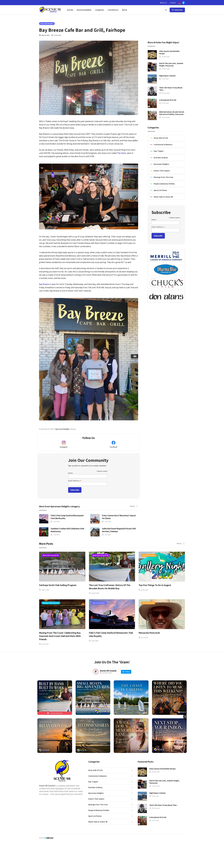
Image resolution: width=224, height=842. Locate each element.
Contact (173, 3)
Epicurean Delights (46, 23)
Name (70, 473)
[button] (99, 10)
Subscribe (179, 10)
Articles (70, 10)
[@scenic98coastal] (95, 671)
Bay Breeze (44, 284)
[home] (49, 10)
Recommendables (84, 10)
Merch (124, 10)
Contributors (113, 10)
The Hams (121, 153)
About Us (163, 3)
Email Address (75, 480)
